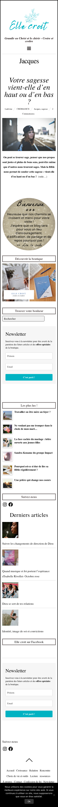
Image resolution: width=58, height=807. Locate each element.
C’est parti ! (29, 377)
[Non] (54, 795)
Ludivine (8, 108)
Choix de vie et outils (17, 776)
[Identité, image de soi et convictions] (29, 618)
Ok (29, 801)
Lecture (34, 776)
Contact (18, 781)
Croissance (23, 108)
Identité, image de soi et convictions (23, 631)
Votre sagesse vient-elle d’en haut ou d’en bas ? (29, 90)
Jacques (37, 108)
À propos (7, 781)
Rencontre (45, 770)
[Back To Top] (29, 760)
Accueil (10, 770)
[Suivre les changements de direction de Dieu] (29, 530)
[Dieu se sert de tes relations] (29, 591)
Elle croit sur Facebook (29, 642)
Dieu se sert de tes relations (18, 603)
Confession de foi (32, 781)
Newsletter (48, 781)
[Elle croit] (29, 32)
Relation (33, 770)
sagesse (44, 108)
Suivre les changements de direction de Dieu (27, 543)
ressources (45, 776)
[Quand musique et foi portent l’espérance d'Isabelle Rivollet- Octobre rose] (29, 558)
